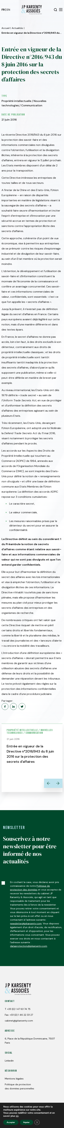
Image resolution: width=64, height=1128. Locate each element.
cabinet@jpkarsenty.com (19, 1020)
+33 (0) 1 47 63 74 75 (18, 1009)
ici (17, 1116)
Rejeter (26, 1122)
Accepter (11, 1122)
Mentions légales (14, 1078)
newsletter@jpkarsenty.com (26, 923)
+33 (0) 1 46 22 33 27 (21, 1014)
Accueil (6, 28)
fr (3, 9)
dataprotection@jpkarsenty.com (28, 946)
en (8, 9)
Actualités (17, 28)
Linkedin (9, 1060)
